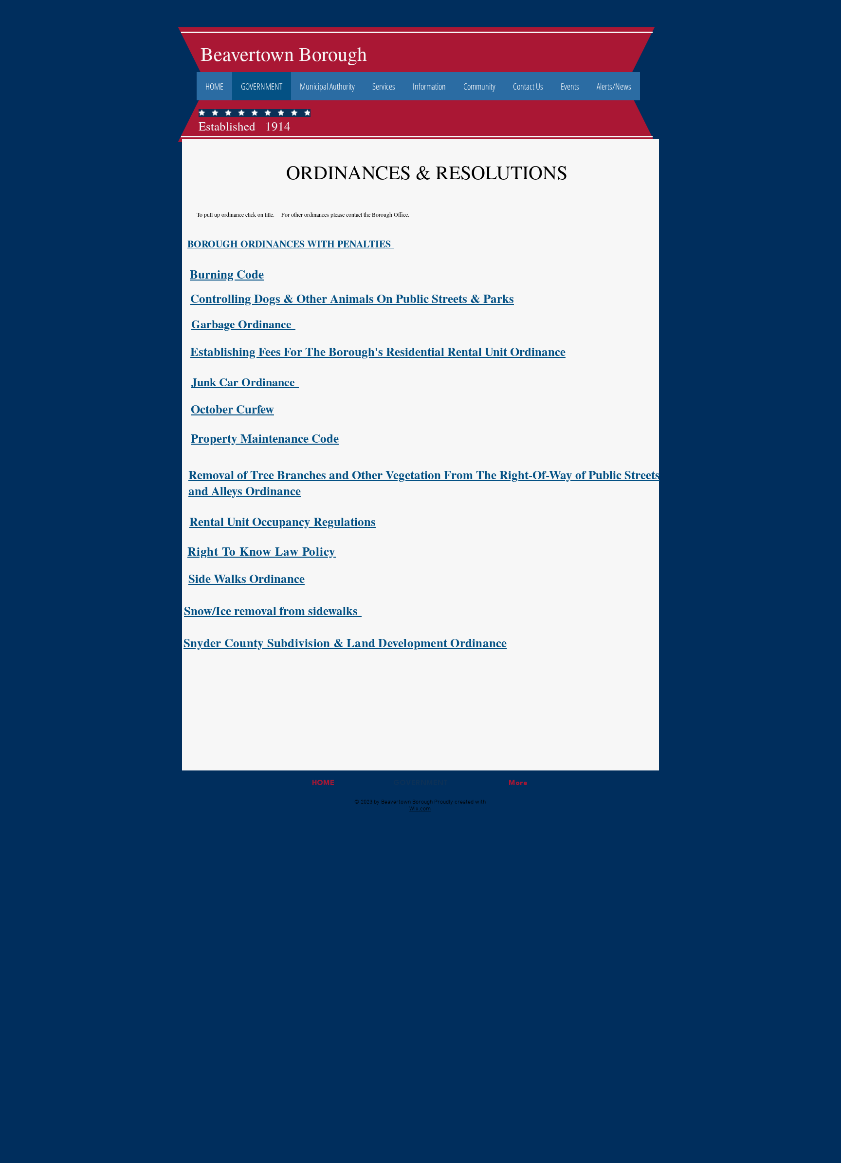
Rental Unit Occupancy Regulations (282, 521)
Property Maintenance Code (265, 438)
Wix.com (420, 809)
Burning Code (227, 274)
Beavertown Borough (284, 53)
